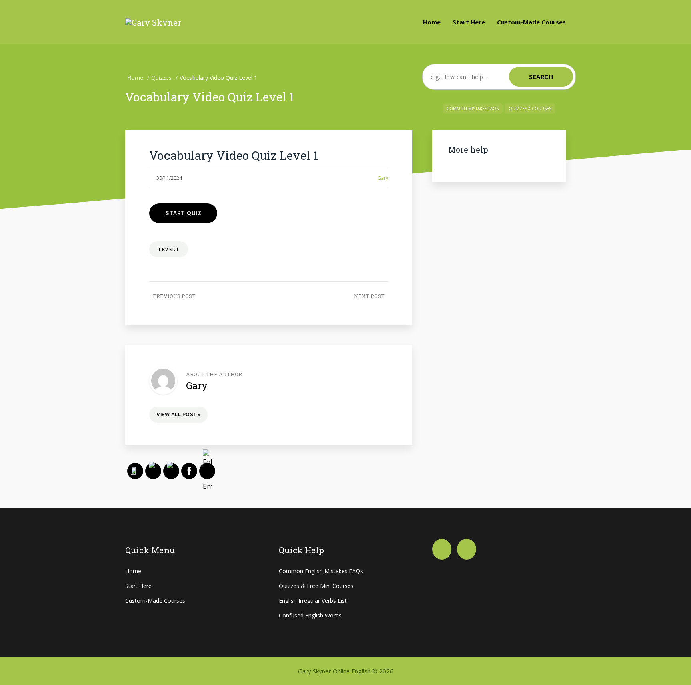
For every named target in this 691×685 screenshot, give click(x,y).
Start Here (469, 22)
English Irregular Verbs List (313, 600)
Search (541, 77)
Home (432, 22)
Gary (382, 178)
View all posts (178, 414)
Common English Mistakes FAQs (321, 571)
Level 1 (168, 249)
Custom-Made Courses (531, 22)
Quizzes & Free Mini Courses (316, 586)
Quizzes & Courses (530, 108)
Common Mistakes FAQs (473, 108)
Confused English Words (310, 615)
